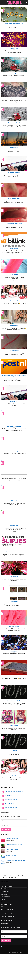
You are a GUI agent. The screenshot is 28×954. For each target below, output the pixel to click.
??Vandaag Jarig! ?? (14, 300)
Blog (8, 949)
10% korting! (14, 750)
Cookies (11, 949)
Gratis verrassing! (14, 475)
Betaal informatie (5, 888)
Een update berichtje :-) (10, 803)
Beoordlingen (4, 894)
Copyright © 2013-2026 (14, 952)
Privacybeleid (11, 950)
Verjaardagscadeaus (14, 325)
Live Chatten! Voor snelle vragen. (14, 426)
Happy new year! (9, 795)
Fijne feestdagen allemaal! (11, 807)
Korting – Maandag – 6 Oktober (14, 700)
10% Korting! (14, 500)
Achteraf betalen (14, 248)
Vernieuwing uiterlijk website (14, 172)
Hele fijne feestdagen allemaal (12, 799)
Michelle (3, 916)
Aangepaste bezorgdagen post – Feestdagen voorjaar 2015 (14, 376)
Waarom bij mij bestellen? (7, 886)
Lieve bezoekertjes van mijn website (14, 223)
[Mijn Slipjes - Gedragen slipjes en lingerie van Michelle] (14, 2)
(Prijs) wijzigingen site (14, 350)
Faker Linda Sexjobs (14, 525)
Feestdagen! (14, 651)
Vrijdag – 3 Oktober (14, 725)
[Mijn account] (24, 2)
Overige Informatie (5, 896)
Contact (3, 902)
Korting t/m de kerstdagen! (14, 626)
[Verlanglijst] (4, 2)
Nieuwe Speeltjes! (14, 274)
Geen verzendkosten (14, 147)
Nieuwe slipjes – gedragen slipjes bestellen (14, 451)
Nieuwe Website (14, 601)
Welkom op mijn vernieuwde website (14, 551)
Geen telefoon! (14, 676)
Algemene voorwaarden (20, 949)
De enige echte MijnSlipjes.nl (14, 198)
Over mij (3, 899)
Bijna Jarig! (14, 775)
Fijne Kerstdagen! (14, 576)
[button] (2, 2)
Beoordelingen (9, 909)
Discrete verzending (5, 891)
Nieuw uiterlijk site (14, 401)
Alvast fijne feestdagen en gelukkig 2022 (14, 791)
